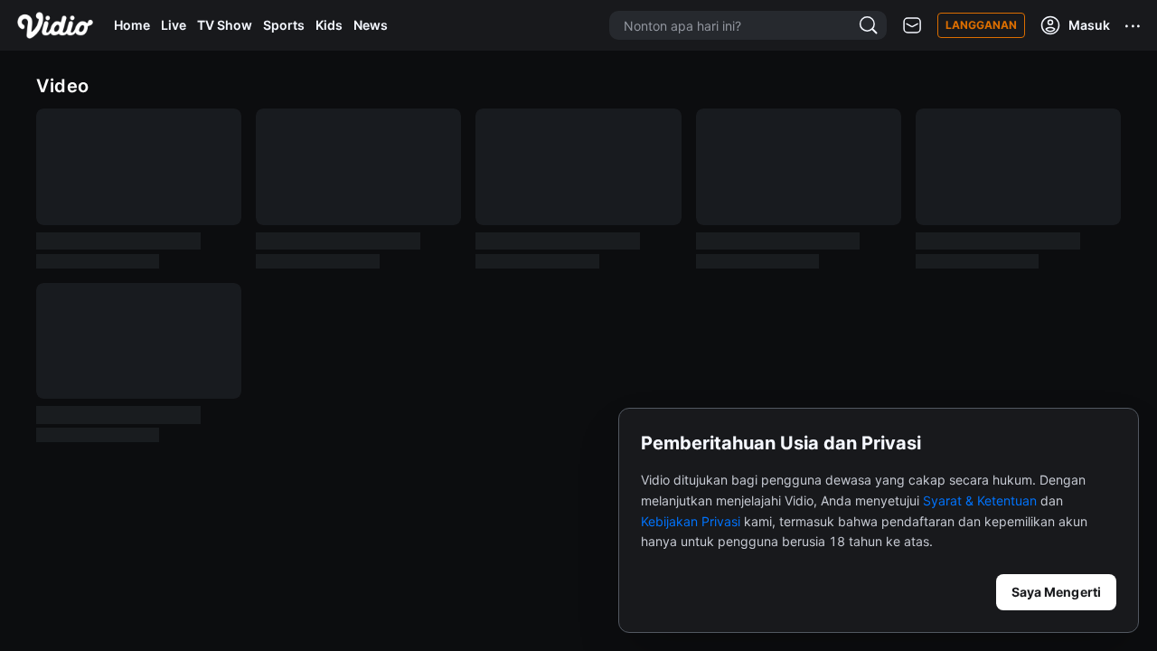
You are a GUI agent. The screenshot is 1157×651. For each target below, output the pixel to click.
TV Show (224, 25)
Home (132, 25)
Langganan (981, 25)
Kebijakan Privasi (690, 521)
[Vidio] (55, 25)
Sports (284, 25)
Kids (329, 25)
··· (1133, 25)
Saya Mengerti (1056, 591)
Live (173, 25)
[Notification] (912, 25)
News (370, 25)
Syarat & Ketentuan (980, 500)
